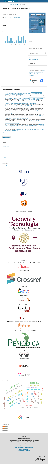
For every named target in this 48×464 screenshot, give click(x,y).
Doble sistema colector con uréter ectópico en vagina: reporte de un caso (30, 129)
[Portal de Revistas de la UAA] (24, 194)
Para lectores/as (5, 154)
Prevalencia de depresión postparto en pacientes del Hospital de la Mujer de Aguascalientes (22, 105)
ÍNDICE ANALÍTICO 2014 (23, 99)
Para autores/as (5, 155)
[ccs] (24, 187)
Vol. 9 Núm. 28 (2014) (14, 4)
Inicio (3, 4)
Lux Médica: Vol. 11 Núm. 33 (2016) (29, 103)
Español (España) (5, 146)
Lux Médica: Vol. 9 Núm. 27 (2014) (12, 123)
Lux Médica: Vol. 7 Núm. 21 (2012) (21, 118)
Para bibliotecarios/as (6, 157)
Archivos (7, 4)
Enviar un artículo (6, 137)
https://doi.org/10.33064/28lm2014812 (12, 17)
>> (5, 132)
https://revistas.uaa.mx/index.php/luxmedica (24, 447)
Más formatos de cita (34, 53)
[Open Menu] (2, 1)
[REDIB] (24, 359)
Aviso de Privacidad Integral (24, 449)
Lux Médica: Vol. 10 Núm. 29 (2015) (36, 99)
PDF (32, 37)
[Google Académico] (24, 292)
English (3, 144)
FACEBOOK (4, 165)
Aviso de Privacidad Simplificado (24, 450)
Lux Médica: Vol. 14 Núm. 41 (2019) (16, 94)
